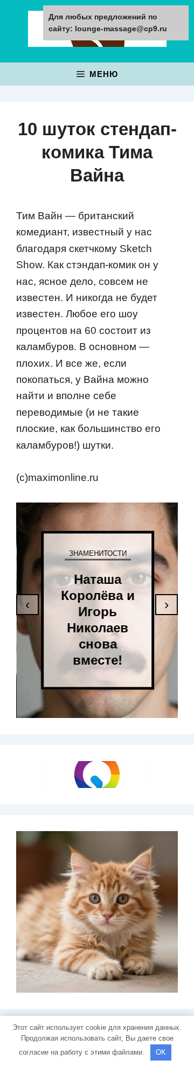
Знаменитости (97, 553)
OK (161, 1052)
